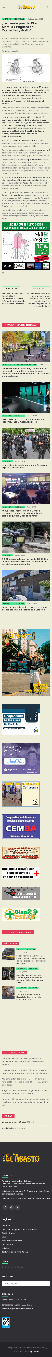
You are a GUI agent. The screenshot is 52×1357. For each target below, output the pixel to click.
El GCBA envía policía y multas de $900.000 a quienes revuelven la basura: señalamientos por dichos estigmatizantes (25, 562)
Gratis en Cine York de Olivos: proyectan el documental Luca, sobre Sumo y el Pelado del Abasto (23, 1061)
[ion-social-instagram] (11, 1207)
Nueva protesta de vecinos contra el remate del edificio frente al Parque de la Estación (24, 608)
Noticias (19, 19)
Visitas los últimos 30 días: (14, 1122)
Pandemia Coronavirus (25, 365)
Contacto (6, 1225)
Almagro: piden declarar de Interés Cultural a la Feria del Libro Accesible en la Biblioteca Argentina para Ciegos (25, 1082)
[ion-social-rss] (17, 1207)
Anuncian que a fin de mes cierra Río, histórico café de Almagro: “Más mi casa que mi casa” (30, 979)
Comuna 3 (7, 416)
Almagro (22, 969)
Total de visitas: (9, 1128)
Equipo (5, 1237)
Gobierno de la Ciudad (12, 1267)
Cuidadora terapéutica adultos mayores (19, 1229)
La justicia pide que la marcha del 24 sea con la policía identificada (25, 466)
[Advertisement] (26, 1025)
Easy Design (33, 1351)
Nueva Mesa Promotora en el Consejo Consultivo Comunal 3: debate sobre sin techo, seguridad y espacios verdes (22, 513)
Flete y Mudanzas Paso (12, 1240)
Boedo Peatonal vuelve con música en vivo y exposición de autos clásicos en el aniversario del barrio (31, 960)
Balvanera (8, 603)
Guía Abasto (7, 1244)
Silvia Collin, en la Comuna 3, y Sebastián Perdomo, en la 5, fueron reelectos (23, 420)
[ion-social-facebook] (5, 1207)
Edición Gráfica (8, 1233)
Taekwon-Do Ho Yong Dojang (15, 1252)
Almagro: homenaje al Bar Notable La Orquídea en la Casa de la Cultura (28, 997)
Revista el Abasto (10, 51)
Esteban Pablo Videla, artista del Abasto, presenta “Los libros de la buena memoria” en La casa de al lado (25, 1102)
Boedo (20, 949)
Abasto (7, 19)
